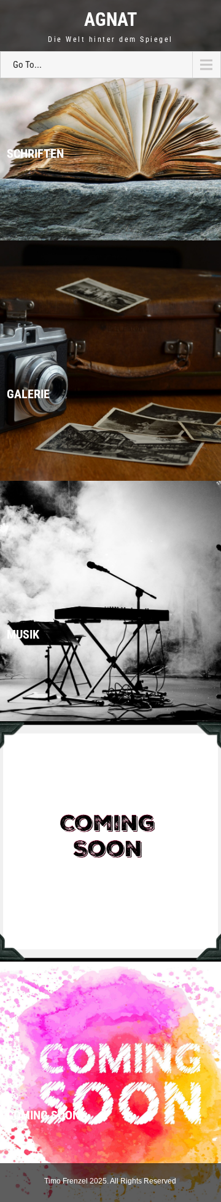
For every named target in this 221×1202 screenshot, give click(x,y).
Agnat (110, 19)
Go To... (27, 64)
